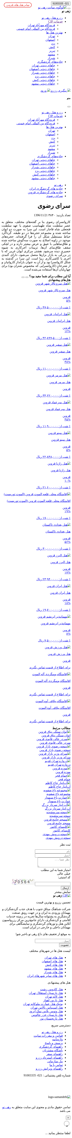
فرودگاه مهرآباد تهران (41, 25)
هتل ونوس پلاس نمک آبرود (46, 1011)
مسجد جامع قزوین (58, 823)
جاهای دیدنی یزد (45, 76)
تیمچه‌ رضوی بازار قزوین (54, 750)
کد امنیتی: (64, 877)
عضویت (65, 945)
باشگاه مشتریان (52, 1050)
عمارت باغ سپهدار (59, 801)
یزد (53, 43)
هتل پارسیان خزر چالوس (47, 1015)
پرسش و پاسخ (54, 1043)
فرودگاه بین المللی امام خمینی (36, 28)
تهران (51, 36)
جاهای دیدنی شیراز (43, 72)
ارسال (65, 888)
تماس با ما (56, 1065)
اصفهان (50, 39)
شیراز (51, 58)
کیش (52, 47)
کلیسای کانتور (61, 830)
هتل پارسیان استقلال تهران (46, 993)
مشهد (51, 54)
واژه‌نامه (57, 1039)
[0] (23, 277)
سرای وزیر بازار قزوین (56, 757)
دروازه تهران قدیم (59, 764)
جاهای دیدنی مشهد (43, 83)
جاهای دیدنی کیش (43, 80)
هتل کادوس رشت (51, 989)
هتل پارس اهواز (53, 1000)
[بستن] (68, 106)
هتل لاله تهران (54, 996)
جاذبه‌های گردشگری (50, 61)
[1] (26, 277)
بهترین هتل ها (54, 32)
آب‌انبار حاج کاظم (59, 786)
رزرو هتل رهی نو (52, 17)
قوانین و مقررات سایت (48, 1035)
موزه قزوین (62, 772)
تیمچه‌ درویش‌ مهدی (58, 837)
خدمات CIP (55, 21)
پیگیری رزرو (58, 90)
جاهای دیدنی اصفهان (42, 69)
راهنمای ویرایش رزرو (49, 1068)
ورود (44, 90)
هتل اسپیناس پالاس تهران (47, 1007)
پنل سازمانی (55, 1061)
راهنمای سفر (54, 1054)
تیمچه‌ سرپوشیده (60, 815)
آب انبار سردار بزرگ (57, 808)
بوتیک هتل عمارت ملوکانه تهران (43, 1004)
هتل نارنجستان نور (51, 1018)
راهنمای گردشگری (51, 1046)
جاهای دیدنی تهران (43, 65)
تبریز (52, 50)
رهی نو (6, 1107)
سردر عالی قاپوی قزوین (55, 742)
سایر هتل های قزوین (17, 4)
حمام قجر (64, 779)
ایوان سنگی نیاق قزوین (55, 735)
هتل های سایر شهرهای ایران (45, 975)
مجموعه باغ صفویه (58, 794)
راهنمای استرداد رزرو (49, 1057)
